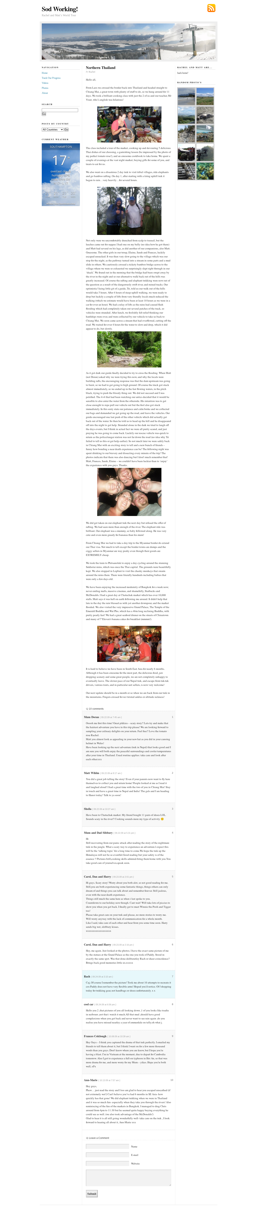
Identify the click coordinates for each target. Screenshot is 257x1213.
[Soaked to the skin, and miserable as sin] (128, 211)
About (45, 93)
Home (45, 73)
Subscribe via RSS (211, 8)
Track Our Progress (51, 78)
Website (135, 1163)
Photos (45, 88)
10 (171, 1080)
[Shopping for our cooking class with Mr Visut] (128, 124)
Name (134, 1146)
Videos (45, 83)
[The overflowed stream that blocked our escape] (128, 349)
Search (47, 104)
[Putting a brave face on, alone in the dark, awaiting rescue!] (128, 492)
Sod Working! (60, 8)
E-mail (134, 1155)
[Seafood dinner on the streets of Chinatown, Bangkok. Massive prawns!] (128, 644)
